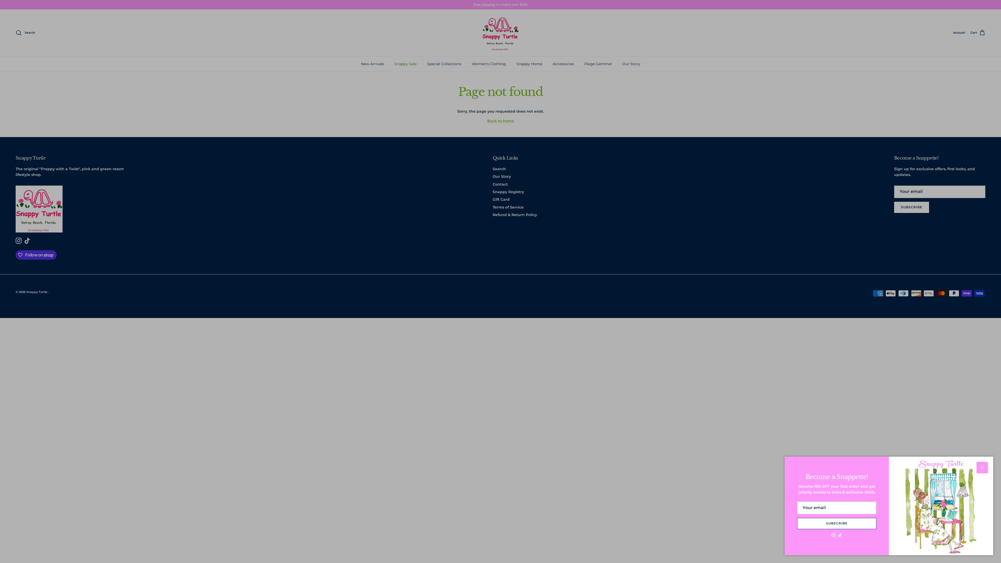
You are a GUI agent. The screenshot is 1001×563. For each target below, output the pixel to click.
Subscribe (836, 523)
